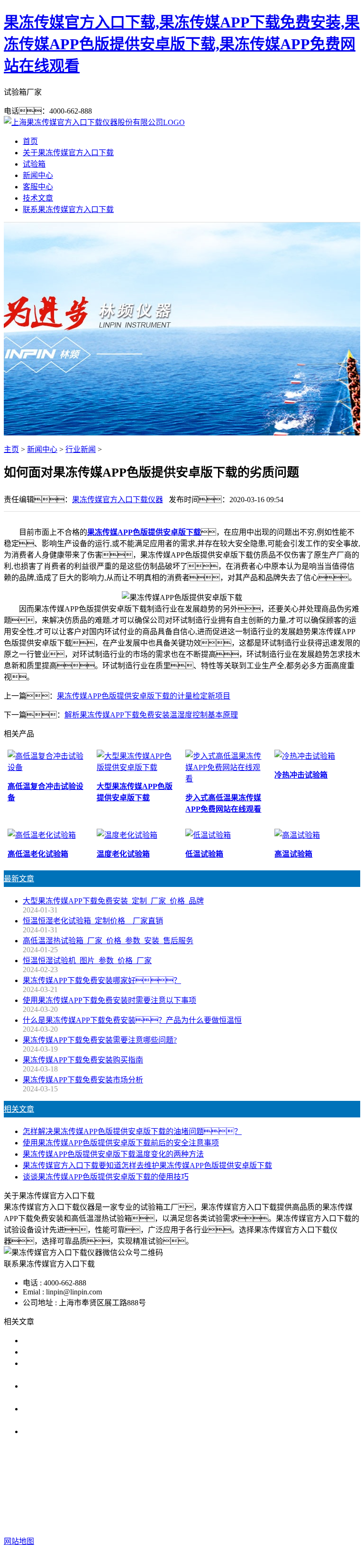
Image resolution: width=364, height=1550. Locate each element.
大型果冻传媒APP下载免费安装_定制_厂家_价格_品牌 (113, 901)
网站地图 (279, 1511)
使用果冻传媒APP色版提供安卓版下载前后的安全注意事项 (121, 1143)
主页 (11, 449)
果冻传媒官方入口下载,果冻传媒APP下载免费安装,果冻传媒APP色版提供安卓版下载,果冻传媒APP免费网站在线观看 (182, 44)
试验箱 (34, 164)
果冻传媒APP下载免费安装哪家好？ (102, 980)
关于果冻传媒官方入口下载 (68, 153)
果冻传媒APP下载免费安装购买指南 (83, 1060)
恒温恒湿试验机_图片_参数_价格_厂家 (87, 961)
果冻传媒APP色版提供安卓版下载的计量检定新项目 (143, 696)
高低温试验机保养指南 (61, 1352)
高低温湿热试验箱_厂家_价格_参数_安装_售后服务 (108, 941)
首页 (30, 141)
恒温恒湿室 (327, 1492)
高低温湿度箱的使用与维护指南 (76, 1341)
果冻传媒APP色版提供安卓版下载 (144, 532)
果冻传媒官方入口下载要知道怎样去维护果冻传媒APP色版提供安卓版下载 (147, 1165)
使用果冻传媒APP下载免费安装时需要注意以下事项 (109, 1000)
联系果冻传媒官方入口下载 (68, 209)
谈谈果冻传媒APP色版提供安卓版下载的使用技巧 (106, 1177)
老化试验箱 (282, 1492)
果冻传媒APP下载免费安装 (92, 1492)
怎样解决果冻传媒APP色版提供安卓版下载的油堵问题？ (132, 1131)
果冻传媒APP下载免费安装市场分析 (83, 1080)
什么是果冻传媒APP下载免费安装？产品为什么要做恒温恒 (132, 1020)
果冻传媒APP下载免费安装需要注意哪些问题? (100, 1040)
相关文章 (19, 1109)
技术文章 (38, 198)
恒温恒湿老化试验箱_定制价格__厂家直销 (93, 921)
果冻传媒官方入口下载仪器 (117, 500)
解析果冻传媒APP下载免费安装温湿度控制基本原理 (151, 715)
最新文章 (19, 879)
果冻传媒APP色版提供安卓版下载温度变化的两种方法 (113, 1154)
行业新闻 (80, 449)
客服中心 (38, 187)
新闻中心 (38, 175)
